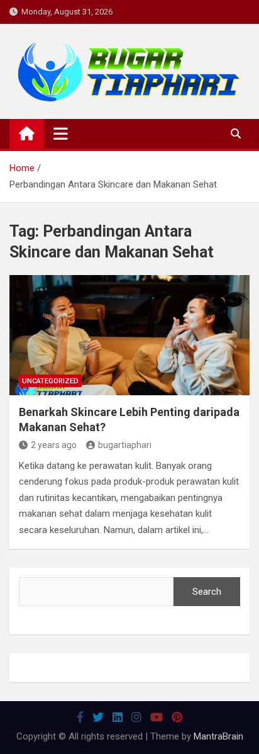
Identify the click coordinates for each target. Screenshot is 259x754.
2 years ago (54, 445)
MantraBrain (218, 736)
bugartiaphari (125, 445)
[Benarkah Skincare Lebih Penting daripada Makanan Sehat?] (129, 335)
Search (206, 591)
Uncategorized (50, 381)
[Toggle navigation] (60, 133)
